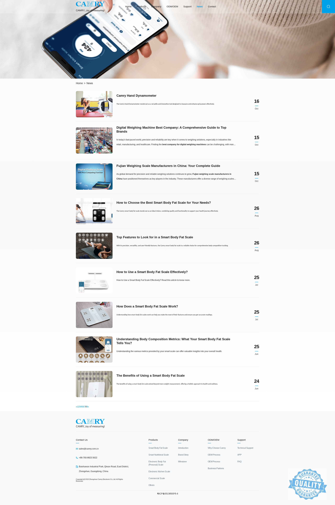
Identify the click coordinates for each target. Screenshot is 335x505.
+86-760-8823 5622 (88, 458)
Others (151, 485)
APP (239, 455)
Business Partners (216, 468)
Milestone (182, 461)
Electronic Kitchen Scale (159, 471)
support (187, 6)
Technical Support (245, 448)
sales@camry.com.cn (89, 449)
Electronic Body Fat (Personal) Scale (157, 463)
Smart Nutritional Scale (159, 455)
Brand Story (183, 455)
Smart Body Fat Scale (158, 448)
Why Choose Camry (217, 448)
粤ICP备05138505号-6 (167, 494)
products (141, 6)
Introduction (183, 448)
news (200, 6)
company (156, 6)
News (89, 83)
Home (128, 6)
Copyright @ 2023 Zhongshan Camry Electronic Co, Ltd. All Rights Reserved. (99, 480)
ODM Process (214, 455)
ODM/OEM (172, 6)
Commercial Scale (157, 478)
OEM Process (214, 461)
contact (212, 6)
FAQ (239, 461)
